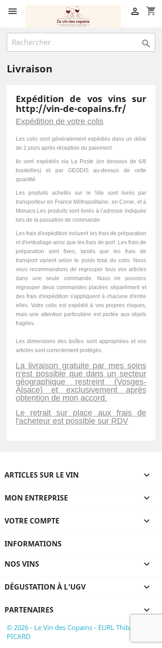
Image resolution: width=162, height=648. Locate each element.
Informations (33, 544)
